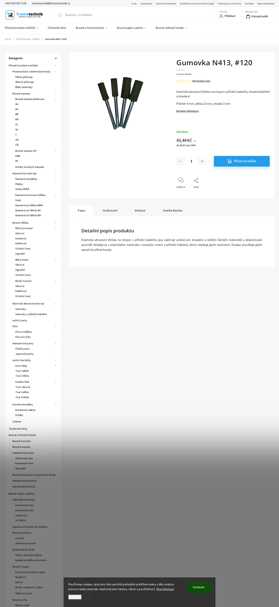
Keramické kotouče (24, 487)
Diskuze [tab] (140, 210)
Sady (18, 200)
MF (17, 114)
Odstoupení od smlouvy (229, 3)
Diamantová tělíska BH (28, 215)
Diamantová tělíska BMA (29, 205)
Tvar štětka (22, 376)
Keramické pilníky (23, 405)
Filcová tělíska (23, 332)
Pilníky (19, 184)
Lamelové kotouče (23, 453)
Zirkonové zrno (24, 458)
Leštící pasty (20, 320)
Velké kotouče (23, 593)
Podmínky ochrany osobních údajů (197, 3)
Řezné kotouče (21, 447)
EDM (17, 156)
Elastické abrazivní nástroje (28, 304)
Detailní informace (187, 111)
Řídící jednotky (24, 87)
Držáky (19, 415)
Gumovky (20, 309)
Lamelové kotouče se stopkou (30, 527)
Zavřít (263, 193)
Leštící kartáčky (22, 360)
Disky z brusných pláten (28, 555)
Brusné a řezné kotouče (22, 435)
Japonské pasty (24, 354)
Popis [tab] (81, 210)
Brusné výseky (21, 567)
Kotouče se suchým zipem (30, 572)
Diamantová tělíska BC (28, 210)
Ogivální (20, 254)
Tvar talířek (22, 371)
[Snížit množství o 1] (180, 161)
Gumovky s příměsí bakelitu (31, 314)
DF (16, 161)
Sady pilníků (22, 189)
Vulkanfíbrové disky (24, 500)
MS (17, 119)
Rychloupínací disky (24, 550)
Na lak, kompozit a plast (29, 587)
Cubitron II (21, 515)
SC (16, 125)
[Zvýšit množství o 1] (202, 161)
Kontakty (249, 3)
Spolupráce (146, 3)
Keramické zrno (24, 463)
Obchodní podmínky (166, 3)
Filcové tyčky (23, 337)
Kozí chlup (21, 366)
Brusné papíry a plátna (21, 494)
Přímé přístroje (24, 77)
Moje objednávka (266, 3)
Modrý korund (23, 281)
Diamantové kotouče (25, 481)
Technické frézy (18, 429)
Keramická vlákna (25, 410)
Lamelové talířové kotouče (31, 560)
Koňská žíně (22, 382)
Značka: (184, 74)
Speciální (20, 468)
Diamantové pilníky (26, 179)
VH (16, 104)
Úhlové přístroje (24, 82)
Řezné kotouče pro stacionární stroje (34, 475)
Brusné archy (20, 600)
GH (17, 140)
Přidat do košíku (245, 161)
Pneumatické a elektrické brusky (31, 72)
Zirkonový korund (25, 543)
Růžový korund (23, 228)
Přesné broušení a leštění (23, 66)
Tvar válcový (22, 387)
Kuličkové (21, 243)
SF (16, 130)
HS (16, 109)
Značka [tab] (172, 210)
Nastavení (75, 597)
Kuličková (20, 291)
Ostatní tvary (23, 249)
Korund (19, 538)
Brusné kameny (21, 94)
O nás (134, 3)
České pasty (22, 349)
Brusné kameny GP (26, 151)
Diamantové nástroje (25, 173)
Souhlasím (199, 587)
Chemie (17, 422)
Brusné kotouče (22, 441)
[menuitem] (24, 28)
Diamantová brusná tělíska (30, 195)
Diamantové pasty (23, 343)
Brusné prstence (22, 533)
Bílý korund (21, 260)
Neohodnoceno (201, 81)
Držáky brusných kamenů (29, 167)
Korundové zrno (24, 505)
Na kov (19, 582)
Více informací (165, 589)
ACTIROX (20, 520)
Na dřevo (20, 577)
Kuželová (20, 239)
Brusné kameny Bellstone (29, 99)
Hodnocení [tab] (110, 210)
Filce (15, 326)
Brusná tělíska (20, 223)
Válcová (19, 233)
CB (16, 145)
